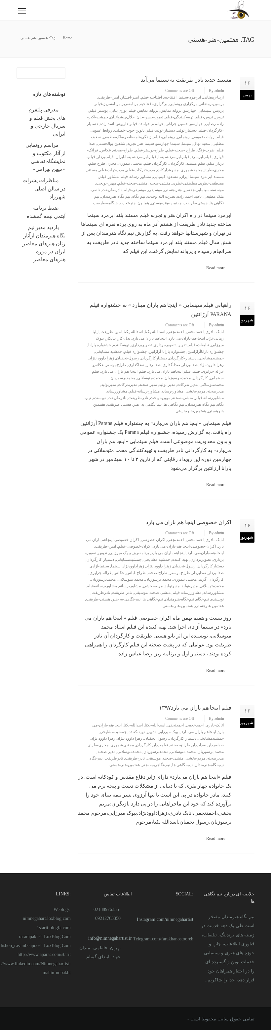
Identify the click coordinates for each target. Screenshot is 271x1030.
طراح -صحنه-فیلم (180, 150)
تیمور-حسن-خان (149, 117)
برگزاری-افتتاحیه (153, 104)
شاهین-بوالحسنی (111, 143)
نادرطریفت (117, 397)
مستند (92, 170)
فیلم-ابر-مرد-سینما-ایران (136, 156)
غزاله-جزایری (213, 371)
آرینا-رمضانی (213, 97)
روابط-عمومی (203, 137)
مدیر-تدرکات (187, 384)
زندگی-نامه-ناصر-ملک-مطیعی (127, 137)
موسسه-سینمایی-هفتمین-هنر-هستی (194, 189)
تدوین (219, 117)
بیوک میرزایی (120, 553)
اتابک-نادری (215, 331)
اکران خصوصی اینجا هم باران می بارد (188, 522)
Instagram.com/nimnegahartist (165, 919)
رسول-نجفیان (127, 358)
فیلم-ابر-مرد (201, 156)
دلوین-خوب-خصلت (129, 130)
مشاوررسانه (117, 391)
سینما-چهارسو (168, 143)
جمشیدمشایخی (211, 358)
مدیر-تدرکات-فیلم (140, 170)
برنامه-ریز (130, 104)
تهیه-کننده (121, 345)
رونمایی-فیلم (164, 137)
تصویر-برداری (164, 345)
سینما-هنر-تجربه (140, 143)
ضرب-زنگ (205, 150)
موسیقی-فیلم (135, 189)
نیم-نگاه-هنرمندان (115, 196)
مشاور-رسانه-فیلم (136, 176)
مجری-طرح (214, 170)
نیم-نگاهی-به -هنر (147, 404)
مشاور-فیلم (109, 176)
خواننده (158, 123)
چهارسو (196, 123)
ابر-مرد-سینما (189, 97)
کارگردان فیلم (155, 163)
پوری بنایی (118, 110)
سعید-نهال (202, 143)
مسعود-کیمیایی (165, 176)
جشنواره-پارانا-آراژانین (167, 351)
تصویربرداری (141, 345)
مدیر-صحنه (148, 384)
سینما (186, 143)
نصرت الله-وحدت (161, 196)
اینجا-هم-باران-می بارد (187, 338)
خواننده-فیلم (140, 123)
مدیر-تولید (167, 384)
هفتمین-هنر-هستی (166, 203)
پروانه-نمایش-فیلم (143, 110)
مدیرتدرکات (127, 384)
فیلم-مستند (195, 163)
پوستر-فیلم (98, 110)
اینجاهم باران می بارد (149, 338)
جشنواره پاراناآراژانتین (205, 351)
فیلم (196, 371)
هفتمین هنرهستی (209, 605)
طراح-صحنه (123, 150)
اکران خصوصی (153, 539)
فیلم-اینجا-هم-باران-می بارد (123, 371)
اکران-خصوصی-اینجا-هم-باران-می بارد (184, 546)
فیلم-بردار (105, 156)
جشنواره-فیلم (135, 351)
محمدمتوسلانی (212, 384)
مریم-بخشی (195, 391)
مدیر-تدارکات (167, 170)
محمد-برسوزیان (178, 378)
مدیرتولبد (108, 384)
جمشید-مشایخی (108, 351)
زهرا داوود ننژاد (101, 358)
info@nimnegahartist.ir (110, 938)
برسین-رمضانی (211, 104)
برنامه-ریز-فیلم (107, 104)
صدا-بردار (190, 364)
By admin (216, 90)
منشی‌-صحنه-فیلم (132, 183)
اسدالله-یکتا (133, 331)
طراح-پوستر (116, 364)
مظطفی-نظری (184, 183)
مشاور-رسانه (172, 391)
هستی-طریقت (195, 203)
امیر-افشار (130, 97)
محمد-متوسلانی (150, 378)
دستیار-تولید (187, 130)
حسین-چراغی (177, 123)
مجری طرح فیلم (102, 163)
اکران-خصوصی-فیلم (134, 546)
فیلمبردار (160, 745)
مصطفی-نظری (211, 183)
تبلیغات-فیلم (198, 345)
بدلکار (111, 338)
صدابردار (153, 364)
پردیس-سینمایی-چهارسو (203, 110)
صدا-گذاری (171, 364)
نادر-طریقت (112, 189)
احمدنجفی (175, 331)
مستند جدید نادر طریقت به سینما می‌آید (186, 80)
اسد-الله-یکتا (155, 331)
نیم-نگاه (138, 196)
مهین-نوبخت (106, 183)
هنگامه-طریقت (105, 203)
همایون (143, 203)
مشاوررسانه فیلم (209, 397)
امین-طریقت (108, 97)
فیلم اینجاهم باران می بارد (169, 371)
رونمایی (183, 137)
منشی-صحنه (159, 183)
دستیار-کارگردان (182, 358)
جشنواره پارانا (99, 345)
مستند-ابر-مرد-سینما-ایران (202, 176)
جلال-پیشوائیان (122, 117)
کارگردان (176, 163)
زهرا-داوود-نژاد (212, 364)
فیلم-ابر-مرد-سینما (173, 156)
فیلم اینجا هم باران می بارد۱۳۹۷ (195, 708)
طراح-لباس (136, 572)
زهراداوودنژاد (133, 566)
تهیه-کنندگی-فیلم (179, 117)
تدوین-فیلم (204, 117)
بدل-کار (124, 338)
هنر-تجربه (128, 203)
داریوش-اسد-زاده (114, 123)
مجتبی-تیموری (130, 163)
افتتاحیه (170, 97)
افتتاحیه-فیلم (151, 97)
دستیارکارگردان (154, 358)
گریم (203, 579)
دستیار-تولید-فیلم (160, 130)
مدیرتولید (172, 586)
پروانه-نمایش (170, 110)
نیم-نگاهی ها (174, 404)
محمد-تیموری (191, 170)
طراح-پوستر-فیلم (149, 150)
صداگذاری (136, 364)
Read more (215, 267)
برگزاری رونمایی (183, 104)
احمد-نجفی (195, 331)
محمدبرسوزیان (122, 378)
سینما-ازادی (99, 566)
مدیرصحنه (215, 391)
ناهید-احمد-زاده (189, 196)
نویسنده (99, 397)
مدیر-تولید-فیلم (111, 170)
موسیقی (155, 189)
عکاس (105, 150)
